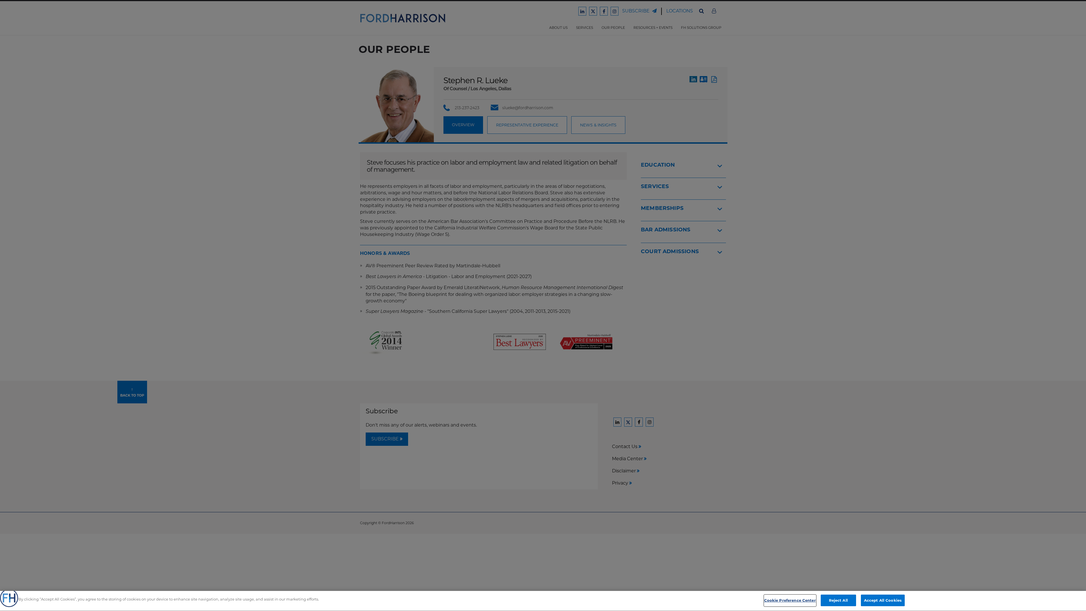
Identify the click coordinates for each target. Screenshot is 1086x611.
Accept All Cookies (883, 600)
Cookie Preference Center (790, 600)
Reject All (838, 600)
